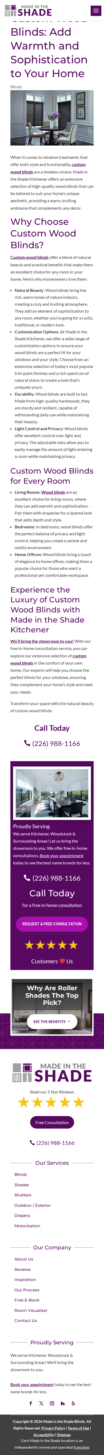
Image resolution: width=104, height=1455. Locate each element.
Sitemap (64, 1434)
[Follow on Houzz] (62, 1403)
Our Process (26, 1289)
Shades (21, 1184)
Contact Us (25, 1320)
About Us (23, 1259)
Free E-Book (26, 1300)
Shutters (22, 1194)
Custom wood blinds (29, 257)
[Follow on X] (41, 1403)
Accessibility (43, 1434)
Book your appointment (61, 855)
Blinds (16, 86)
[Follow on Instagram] (52, 1403)
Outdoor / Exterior (32, 1205)
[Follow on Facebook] (30, 1403)
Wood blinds (53, 492)
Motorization (27, 1225)
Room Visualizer (30, 1310)
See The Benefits (49, 1021)
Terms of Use (78, 1428)
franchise (81, 1447)
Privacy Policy (53, 1428)
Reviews (22, 1269)
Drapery (22, 1215)
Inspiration (25, 1279)
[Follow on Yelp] (73, 1403)
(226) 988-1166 (56, 743)
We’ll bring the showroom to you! (42, 641)
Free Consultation (52, 1122)
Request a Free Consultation (52, 924)
